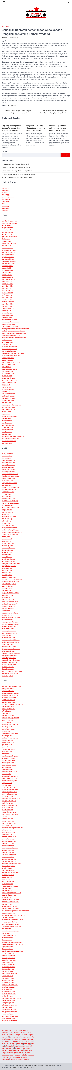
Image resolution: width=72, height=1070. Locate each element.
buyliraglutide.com (8, 259)
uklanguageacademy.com (11, 693)
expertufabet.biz (8, 270)
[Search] (68, 2)
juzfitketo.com (7, 432)
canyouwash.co (7, 228)
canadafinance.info (8, 606)
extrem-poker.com (8, 373)
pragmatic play (27, 1039)
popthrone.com (7, 720)
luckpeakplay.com (8, 991)
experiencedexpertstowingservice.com (15, 911)
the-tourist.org (7, 519)
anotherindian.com (8, 425)
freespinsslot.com (8, 769)
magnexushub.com (8, 252)
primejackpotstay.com (10, 1005)
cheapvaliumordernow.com (11, 926)
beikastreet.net (7, 456)
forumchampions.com (9, 469)
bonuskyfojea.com (8, 958)
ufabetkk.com (7, 557)
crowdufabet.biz (8, 315)
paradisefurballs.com (9, 772)
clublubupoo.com (8, 953)
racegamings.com (8, 1003)
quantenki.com (7, 890)
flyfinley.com (6, 731)
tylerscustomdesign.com (10, 487)
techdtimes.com (7, 232)
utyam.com (6, 414)
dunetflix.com (7, 403)
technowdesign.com (9, 351)
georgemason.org (8, 688)
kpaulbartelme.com (8, 917)
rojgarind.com (7, 783)
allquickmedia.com (8, 559)
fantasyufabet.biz (8, 272)
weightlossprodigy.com (10, 756)
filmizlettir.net (6, 458)
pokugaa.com (7, 1007)
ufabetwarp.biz (7, 266)
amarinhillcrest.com (9, 516)
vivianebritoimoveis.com (10, 507)
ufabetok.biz (6, 311)
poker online (18, 1053)
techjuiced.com (7, 248)
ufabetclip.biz (7, 268)
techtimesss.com (8, 492)
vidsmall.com (6, 897)
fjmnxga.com (6, 590)
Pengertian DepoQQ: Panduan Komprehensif (15, 164)
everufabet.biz (7, 313)
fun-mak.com (6, 933)
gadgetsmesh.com (8, 803)
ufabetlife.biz (6, 288)
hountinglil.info (7, 736)
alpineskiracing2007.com (11, 640)
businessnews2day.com (10, 899)
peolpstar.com (7, 485)
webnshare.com (7, 796)
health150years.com (9, 498)
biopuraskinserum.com (10, 602)
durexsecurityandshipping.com (13, 353)
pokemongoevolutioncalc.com (12, 998)
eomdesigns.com (8, 875)
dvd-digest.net (7, 615)
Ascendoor (12, 1067)
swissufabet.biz (7, 277)
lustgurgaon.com (8, 742)
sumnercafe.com (8, 400)
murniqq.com (26, 1048)
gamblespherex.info (9, 870)
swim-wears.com (8, 480)
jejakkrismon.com (8, 552)
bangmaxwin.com (8, 595)
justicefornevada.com (9, 805)
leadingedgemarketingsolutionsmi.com (15, 329)
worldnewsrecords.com (10, 902)
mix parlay (10, 1048)
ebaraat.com (6, 246)
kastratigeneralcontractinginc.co (13, 331)
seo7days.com (7, 575)
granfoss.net (6, 635)
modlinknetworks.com (10, 985)
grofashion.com (7, 996)
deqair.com (6, 385)
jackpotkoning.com (8, 982)
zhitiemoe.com (7, 421)
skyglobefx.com (7, 868)
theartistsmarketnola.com (11, 617)
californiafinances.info (10, 604)
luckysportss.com (8, 989)
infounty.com (6, 367)
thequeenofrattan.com (9, 841)
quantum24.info (7, 888)
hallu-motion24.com (9, 631)
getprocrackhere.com (9, 973)
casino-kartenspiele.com (10, 530)
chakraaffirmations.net (10, 738)
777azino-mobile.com (9, 347)
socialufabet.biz (7, 293)
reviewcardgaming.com (10, 908)
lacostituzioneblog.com (10, 416)
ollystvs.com (6, 830)
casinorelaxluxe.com (9, 964)
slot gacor (5, 188)
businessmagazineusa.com (11, 893)
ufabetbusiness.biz (8, 279)
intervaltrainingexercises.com (12, 942)
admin (5, 37)
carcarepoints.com (8, 378)
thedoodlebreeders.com (10, 380)
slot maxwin (6, 1041)
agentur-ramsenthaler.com (11, 872)
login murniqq (29, 1050)
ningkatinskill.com (8, 389)
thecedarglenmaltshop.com (11, 686)
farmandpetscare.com (9, 812)
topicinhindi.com (8, 691)
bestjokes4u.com (8, 740)
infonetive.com (7, 597)
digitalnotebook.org (9, 760)
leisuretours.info (7, 807)
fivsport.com (6, 391)
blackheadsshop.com (9, 913)
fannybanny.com (8, 978)
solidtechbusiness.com (10, 906)
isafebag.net (6, 523)
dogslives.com (7, 834)
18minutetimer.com (8, 787)
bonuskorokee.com (9, 960)
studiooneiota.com (8, 850)
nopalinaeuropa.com (9, 441)
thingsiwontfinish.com (9, 1021)
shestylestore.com (8, 1018)
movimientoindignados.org (11, 405)
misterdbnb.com (7, 938)
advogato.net (6, 521)
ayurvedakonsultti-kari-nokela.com (14, 338)
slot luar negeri (27, 1035)
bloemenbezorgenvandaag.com (13, 579)
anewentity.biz (7, 570)
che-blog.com (7, 727)
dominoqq (5, 190)
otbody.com (6, 537)
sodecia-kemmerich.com (10, 931)
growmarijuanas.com (9, 794)
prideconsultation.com (10, 733)
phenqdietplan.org (8, 398)
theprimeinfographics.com (11, 924)
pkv (3, 204)
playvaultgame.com (9, 1009)
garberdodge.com (8, 478)
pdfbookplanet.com (9, 837)
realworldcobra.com (9, 855)
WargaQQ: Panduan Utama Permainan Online (16, 167)
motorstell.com (7, 496)
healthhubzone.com (9, 243)
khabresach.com (8, 667)
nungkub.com (7, 423)
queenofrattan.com (8, 839)
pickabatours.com (8, 702)
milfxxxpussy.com (8, 407)
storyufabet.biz (7, 304)
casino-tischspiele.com (10, 534)
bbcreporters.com (8, 324)
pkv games (5, 26)
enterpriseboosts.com (9, 528)
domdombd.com (8, 969)
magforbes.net (7, 510)
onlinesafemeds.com (9, 261)
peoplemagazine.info (9, 223)
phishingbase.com (8, 1000)
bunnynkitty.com (8, 586)
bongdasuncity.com (9, 765)
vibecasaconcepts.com (10, 886)
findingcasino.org (8, 852)
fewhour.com (6, 785)
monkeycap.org (7, 512)
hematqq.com (7, 1050)
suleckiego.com (7, 676)
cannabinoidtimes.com (10, 776)
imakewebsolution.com (10, 724)
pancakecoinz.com (8, 729)
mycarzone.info (7, 884)
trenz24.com (6, 541)
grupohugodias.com (9, 382)
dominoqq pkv (24, 1030)
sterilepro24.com (8, 904)
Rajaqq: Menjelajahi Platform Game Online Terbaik (17, 177)
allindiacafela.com (8, 638)
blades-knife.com (8, 846)
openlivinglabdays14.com (11, 335)
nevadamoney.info (8, 608)
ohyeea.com (6, 418)
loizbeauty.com (7, 546)
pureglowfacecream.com (11, 563)
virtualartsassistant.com (10, 922)
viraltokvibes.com (8, 505)
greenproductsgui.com (10, 778)
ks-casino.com (7, 376)
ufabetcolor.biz (7, 284)
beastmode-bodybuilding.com (12, 704)
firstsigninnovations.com (10, 476)
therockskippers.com (9, 633)
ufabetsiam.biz (7, 275)
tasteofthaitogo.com (9, 584)
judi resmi (5, 1037)
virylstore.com (7, 494)
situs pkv (18, 1035)
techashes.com (7, 225)
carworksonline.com (9, 489)
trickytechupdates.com (10, 662)
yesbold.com (6, 241)
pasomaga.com (7, 434)
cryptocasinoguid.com (10, 326)
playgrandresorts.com (9, 1012)
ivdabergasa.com (8, 358)
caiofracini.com (7, 816)
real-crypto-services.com (11, 362)
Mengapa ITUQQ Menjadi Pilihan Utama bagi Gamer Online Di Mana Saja (35, 128)
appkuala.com (7, 572)
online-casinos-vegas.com (11, 653)
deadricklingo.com (8, 866)
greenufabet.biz (7, 281)
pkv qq (15, 1030)
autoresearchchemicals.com (12, 671)
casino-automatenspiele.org (12, 532)
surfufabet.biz (7, 295)
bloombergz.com (8, 525)
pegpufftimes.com (8, 465)
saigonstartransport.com (10, 593)
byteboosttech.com (9, 250)
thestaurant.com (7, 949)
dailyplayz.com (7, 971)
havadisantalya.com (9, 230)
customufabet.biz (8, 302)
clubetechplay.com (8, 967)
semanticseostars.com (10, 789)
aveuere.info (6, 774)
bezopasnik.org (7, 588)
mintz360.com (7, 751)
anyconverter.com (8, 548)
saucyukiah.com (7, 454)
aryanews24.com (8, 342)
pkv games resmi (8, 197)
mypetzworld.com (8, 364)
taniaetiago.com (7, 430)
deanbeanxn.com (8, 715)
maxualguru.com (8, 763)
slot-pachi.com (7, 767)
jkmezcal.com (7, 940)
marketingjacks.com (9, 658)
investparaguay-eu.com (10, 369)
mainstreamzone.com (9, 792)
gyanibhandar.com (8, 263)
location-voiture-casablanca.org (13, 915)
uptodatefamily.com (9, 409)
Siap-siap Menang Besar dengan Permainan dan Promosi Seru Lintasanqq (11, 128)
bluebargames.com (8, 472)
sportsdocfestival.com (10, 1016)
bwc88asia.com (7, 371)
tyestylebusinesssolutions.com (12, 944)
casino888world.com (9, 935)
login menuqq (18, 1050)
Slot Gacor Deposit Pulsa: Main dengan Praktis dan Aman (35, 1065)
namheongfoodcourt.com (11, 624)
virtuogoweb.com (8, 255)
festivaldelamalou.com (10, 474)
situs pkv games (7, 1035)
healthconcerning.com (10, 780)
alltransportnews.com (9, 320)
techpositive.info (8, 819)
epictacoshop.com (8, 599)
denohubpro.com (8, 843)
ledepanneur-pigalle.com (10, 613)
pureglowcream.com (9, 577)
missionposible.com (9, 651)
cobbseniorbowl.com (9, 349)
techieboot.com (7, 234)
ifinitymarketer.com (8, 980)
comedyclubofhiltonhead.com (12, 920)
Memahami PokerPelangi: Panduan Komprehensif (17, 171)
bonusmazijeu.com (8, 956)
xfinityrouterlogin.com (9, 655)
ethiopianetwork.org (9, 801)
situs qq (16, 1032)
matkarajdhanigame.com (10, 718)
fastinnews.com (7, 976)
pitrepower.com (7, 644)
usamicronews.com (9, 994)
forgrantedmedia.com (9, 483)
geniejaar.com (7, 745)
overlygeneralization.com (11, 798)
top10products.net (8, 700)
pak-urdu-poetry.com (9, 823)
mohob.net (5, 754)
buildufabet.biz (7, 317)
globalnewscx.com (8, 832)
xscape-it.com (7, 344)
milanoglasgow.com (9, 626)
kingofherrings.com (9, 566)
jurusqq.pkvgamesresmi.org (20, 1059)
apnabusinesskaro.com (10, 673)
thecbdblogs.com (8, 669)
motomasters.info (8, 881)
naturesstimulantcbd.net (10, 438)
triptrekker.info (7, 877)
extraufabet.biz (7, 286)
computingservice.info (10, 814)
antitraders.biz (7, 340)
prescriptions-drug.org (10, 501)
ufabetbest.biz (7, 297)
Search (4, 152)
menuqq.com (6, 1030)
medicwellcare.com (9, 895)
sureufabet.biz (7, 299)
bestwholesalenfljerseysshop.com (14, 333)
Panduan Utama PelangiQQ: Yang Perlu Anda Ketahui (18, 174)
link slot (24, 1055)
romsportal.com (7, 1014)
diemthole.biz (6, 555)
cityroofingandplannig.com (11, 355)
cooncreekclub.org (8, 463)
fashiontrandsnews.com (10, 322)
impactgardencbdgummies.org (13, 436)
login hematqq (8, 1053)
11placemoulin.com (8, 749)
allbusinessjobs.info (9, 697)
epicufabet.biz (7, 306)
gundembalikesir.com (9, 237)
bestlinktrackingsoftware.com (12, 951)
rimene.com (6, 611)
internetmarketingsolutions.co (12, 828)
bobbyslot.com (7, 747)
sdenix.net (5, 514)
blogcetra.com (7, 825)
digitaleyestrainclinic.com (11, 649)
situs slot (22, 1037)
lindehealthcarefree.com (10, 695)
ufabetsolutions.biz (8, 290)
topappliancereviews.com (11, 660)
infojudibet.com (7, 711)
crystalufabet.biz (8, 308)
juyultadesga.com (8, 360)
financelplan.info (8, 706)
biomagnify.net (7, 443)
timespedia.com (7, 550)
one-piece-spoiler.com (10, 848)
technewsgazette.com (9, 561)
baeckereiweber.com (9, 221)
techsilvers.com (7, 387)
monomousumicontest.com (11, 864)
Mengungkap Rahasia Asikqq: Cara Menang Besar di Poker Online (57, 128)
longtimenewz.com (8, 987)
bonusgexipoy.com (8, 962)
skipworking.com (8, 543)
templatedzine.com (8, 394)
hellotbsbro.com (7, 810)
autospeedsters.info (9, 859)
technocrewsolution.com (10, 503)
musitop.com (6, 412)
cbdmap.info (6, 713)
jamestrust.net (7, 539)
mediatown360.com (9, 647)
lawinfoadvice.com (8, 396)
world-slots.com (7, 722)
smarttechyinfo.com (9, 758)
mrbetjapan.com (7, 568)
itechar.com (6, 239)
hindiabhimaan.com (9, 664)
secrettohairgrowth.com (10, 581)
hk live (4, 192)
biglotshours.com (8, 257)
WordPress (30, 1067)
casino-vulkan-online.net (10, 642)
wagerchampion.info (9, 861)
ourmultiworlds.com (9, 460)
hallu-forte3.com (8, 629)
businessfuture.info (8, 709)
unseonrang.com (8, 821)
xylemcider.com (7, 427)
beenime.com (6, 929)
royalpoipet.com (8, 947)
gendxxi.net (6, 879)
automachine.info (8, 857)
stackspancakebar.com (10, 622)
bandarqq (5, 195)
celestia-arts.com (8, 467)
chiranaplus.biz (7, 620)
